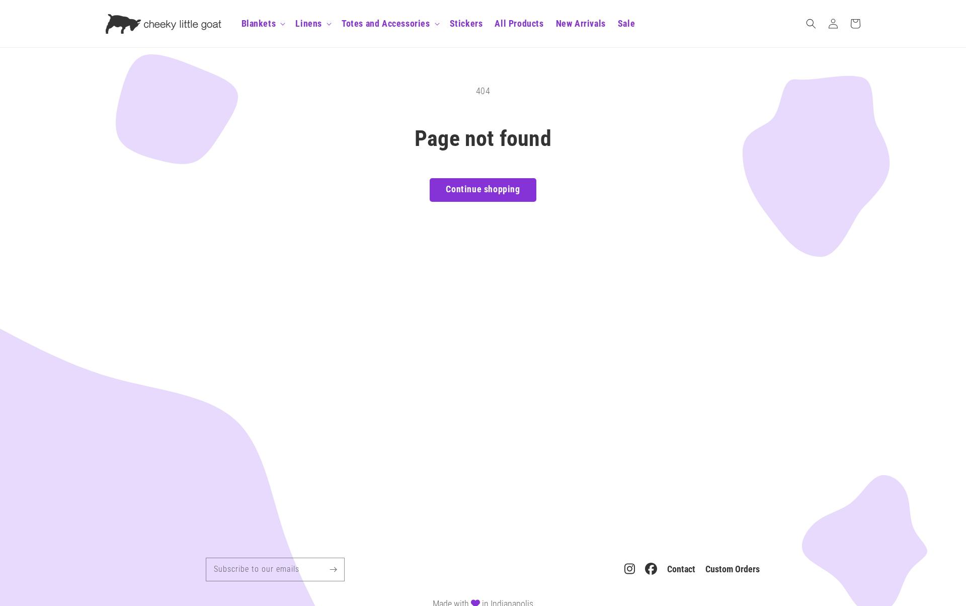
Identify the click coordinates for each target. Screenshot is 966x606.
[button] (811, 24)
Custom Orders (732, 569)
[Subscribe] (333, 569)
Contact (681, 569)
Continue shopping (483, 189)
